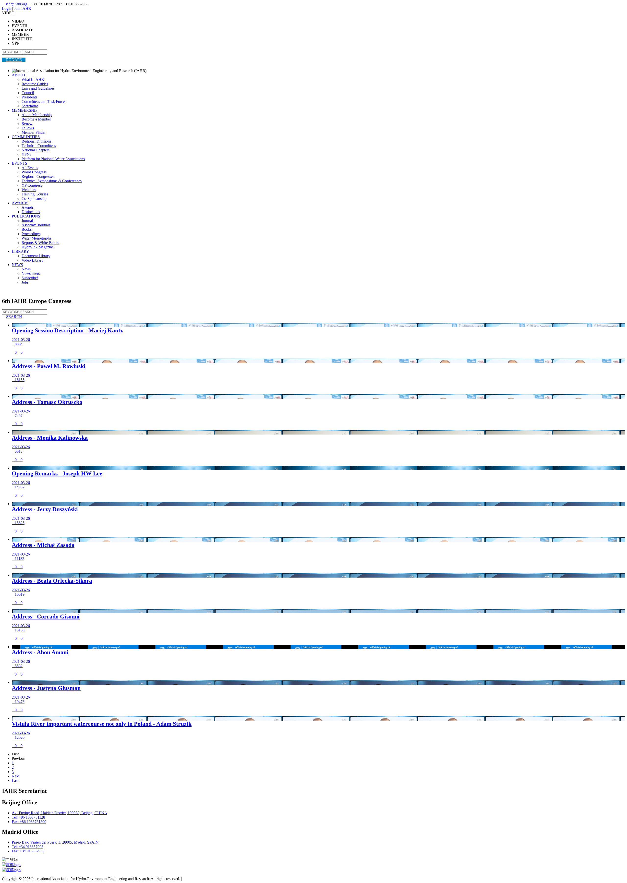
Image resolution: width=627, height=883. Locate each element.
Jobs (25, 282)
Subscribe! (30, 278)
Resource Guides (35, 84)
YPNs (26, 154)
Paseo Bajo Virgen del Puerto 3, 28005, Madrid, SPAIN (55, 842)
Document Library (36, 256)
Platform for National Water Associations (53, 159)
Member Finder (34, 132)
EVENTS (19, 163)
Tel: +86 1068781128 (28, 817)
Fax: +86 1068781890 (29, 822)
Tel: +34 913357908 (27, 847)
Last (15, 780)
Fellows (28, 128)
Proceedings (31, 234)
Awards (28, 207)
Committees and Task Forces (44, 101)
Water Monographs (36, 238)
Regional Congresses (38, 176)
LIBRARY (20, 251)
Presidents (29, 97)
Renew (27, 123)
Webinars (29, 190)
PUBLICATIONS (26, 216)
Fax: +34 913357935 (28, 851)
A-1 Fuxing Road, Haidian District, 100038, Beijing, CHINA (59, 813)
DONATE (14, 60)
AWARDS (20, 203)
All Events (30, 168)
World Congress (34, 172)
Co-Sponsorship (34, 198)
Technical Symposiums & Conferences (52, 181)
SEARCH (12, 316)
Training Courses (35, 194)
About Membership (37, 115)
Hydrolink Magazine (38, 247)
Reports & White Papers (40, 243)
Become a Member (36, 119)
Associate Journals (36, 225)
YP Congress (32, 185)
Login (6, 8)
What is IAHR (33, 79)
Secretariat (30, 106)
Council (28, 93)
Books (27, 229)
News (26, 269)
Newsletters (31, 273)
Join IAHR (22, 8)
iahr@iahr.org (15, 4)
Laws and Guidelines (38, 88)
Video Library (32, 260)
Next (15, 776)
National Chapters (35, 150)
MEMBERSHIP (24, 110)
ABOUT (19, 75)
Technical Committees (39, 146)
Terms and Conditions (200, 879)
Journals (28, 220)
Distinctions (31, 212)
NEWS (17, 265)
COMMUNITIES (26, 137)
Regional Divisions (36, 141)
